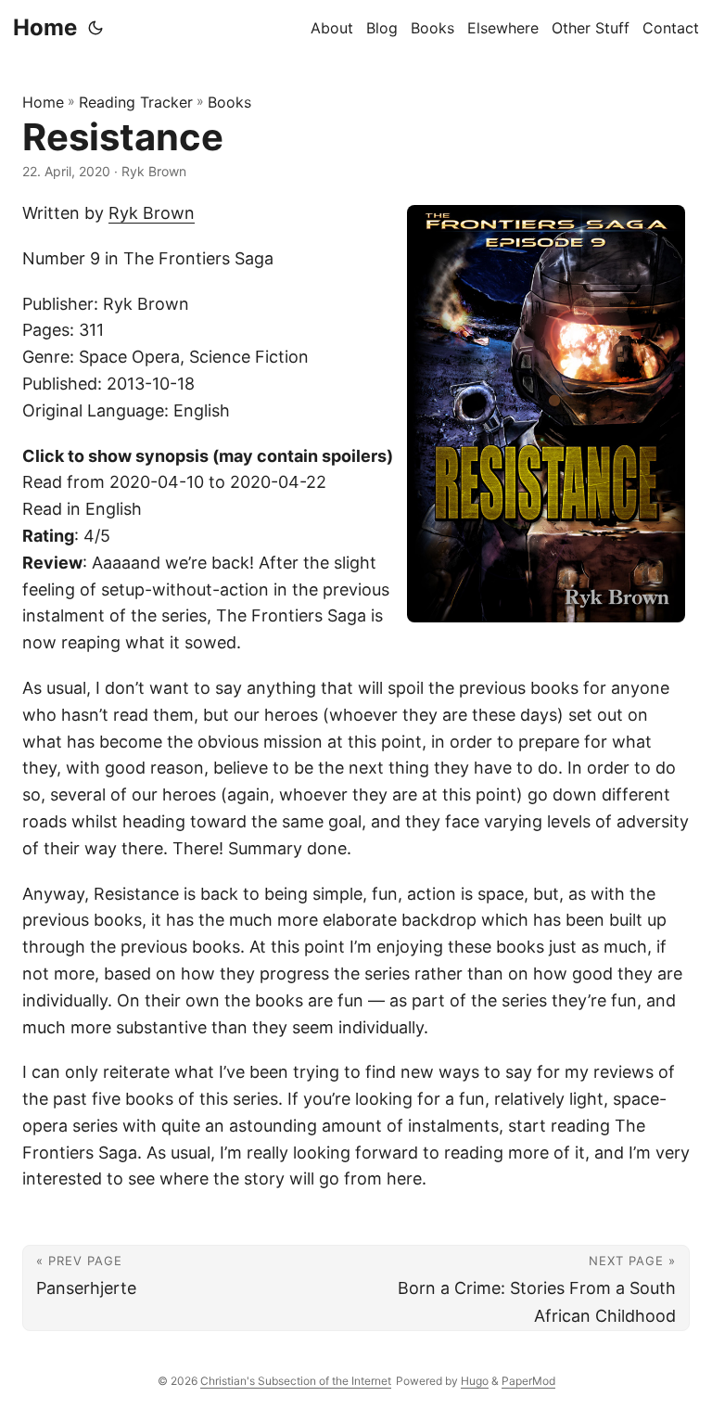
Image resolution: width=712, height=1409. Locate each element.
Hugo (475, 1381)
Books (229, 102)
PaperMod (528, 1381)
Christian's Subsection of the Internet (295, 1381)
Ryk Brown (151, 213)
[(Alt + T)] (95, 28)
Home (45, 27)
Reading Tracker (136, 102)
